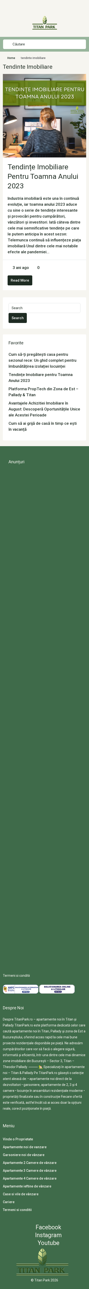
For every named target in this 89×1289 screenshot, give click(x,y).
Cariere (8, 1202)
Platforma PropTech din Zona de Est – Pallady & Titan (43, 391)
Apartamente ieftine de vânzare (27, 1186)
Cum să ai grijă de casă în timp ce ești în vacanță (43, 426)
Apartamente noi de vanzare (25, 1147)
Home (11, 58)
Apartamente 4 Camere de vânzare (29, 1178)
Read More (20, 280)
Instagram (48, 1235)
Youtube (47, 1243)
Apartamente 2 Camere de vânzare (29, 1163)
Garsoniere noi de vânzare (23, 1155)
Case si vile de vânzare (20, 1194)
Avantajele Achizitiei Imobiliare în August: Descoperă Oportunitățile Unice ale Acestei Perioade (44, 409)
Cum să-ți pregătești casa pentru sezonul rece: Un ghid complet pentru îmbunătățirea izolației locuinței (42, 360)
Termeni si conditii (16, 975)
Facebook (47, 1227)
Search (18, 318)
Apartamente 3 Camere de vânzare (29, 1170)
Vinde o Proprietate (18, 1139)
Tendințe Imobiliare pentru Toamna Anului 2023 (43, 176)
